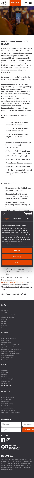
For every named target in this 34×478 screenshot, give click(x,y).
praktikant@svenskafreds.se (12, 282)
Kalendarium (5, 401)
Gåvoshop (4, 374)
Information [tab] (17, 218)
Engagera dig (5, 391)
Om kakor (4, 328)
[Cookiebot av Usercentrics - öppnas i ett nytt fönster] (24, 213)
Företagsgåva (5, 381)
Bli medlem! (15, 3)
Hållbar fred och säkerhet (8, 351)
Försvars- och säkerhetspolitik (10, 353)
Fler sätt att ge (5, 383)
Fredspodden (5, 360)
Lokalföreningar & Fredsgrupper (10, 412)
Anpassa (16, 257)
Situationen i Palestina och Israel (11, 349)
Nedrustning (5, 340)
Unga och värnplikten (7, 355)
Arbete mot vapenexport (8, 338)
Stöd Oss (4, 364)
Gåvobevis (4, 377)
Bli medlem (4, 370)
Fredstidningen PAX (7, 357)
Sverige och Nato (6, 342)
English (3, 321)
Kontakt (3, 323)
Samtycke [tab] (6, 218)
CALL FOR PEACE (6, 399)
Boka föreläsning (6, 406)
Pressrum (4, 325)
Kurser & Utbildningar (7, 403)
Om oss (3, 305)
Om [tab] (28, 218)
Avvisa (17, 263)
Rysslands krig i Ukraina (8, 347)
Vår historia (4, 310)
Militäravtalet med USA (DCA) (10, 345)
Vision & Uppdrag (6, 313)
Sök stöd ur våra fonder (8, 410)
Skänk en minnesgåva (7, 379)
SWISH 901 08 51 (6, 385)
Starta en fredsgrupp (7, 408)
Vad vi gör (4, 332)
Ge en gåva (4, 372)
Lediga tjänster (5, 319)
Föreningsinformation (8, 317)
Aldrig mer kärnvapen (7, 397)
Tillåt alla (17, 250)
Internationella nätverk (8, 315)
